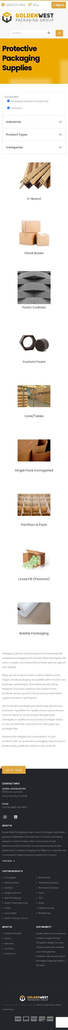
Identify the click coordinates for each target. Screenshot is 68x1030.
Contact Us (10, 953)
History (7, 938)
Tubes (7, 908)
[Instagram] (5, 817)
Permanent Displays (48, 887)
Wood (41, 903)
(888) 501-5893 (15, 5)
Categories (14, 147)
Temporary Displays (48, 882)
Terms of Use (42, 1005)
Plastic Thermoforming (16, 903)
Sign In (59, 5)
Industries (13, 122)
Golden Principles (13, 933)
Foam (41, 892)
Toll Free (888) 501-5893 (14, 807)
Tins (40, 898)
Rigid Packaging (12, 898)
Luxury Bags (10, 913)
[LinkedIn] (15, 817)
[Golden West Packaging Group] (28, 17)
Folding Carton (11, 882)
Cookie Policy (8, 1009)
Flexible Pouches (46, 908)
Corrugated (10, 877)
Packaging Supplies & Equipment (29, 101)
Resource (8, 943)
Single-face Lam (12, 892)
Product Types (16, 135)
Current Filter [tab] (12, 97)
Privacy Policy (55, 1005)
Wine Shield (44, 877)
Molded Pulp (44, 913)
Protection (16, 108)
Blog (36, 5)
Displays (8, 887)
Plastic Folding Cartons (16, 918)
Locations (9, 948)
